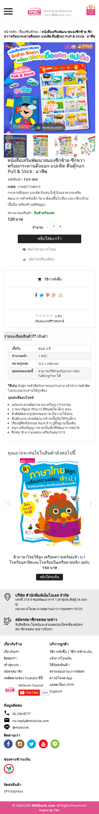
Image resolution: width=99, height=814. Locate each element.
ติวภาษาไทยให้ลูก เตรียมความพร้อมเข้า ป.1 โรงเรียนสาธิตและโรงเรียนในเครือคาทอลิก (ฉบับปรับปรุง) (49, 559)
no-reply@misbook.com (30, 720)
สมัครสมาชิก (13, 671)
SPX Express (13, 791)
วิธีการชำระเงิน (81, 651)
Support (56, 691)
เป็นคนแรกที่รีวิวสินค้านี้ (49, 321)
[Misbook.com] (49, 11)
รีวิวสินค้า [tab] (40, 336)
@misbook (20, 727)
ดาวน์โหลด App (61, 678)
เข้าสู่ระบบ (11, 664)
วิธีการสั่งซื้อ (53, 279)
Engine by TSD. (49, 810)
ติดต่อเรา (10, 658)
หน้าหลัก (10, 31)
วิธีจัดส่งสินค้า (59, 664)
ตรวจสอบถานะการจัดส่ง (67, 671)
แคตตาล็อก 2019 (62, 684)
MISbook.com (43, 805)
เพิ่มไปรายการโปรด (41, 249)
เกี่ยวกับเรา (11, 651)
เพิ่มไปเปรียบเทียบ (41, 259)
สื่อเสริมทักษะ (29, 31)
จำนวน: (38, 227)
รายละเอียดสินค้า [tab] (18, 336)
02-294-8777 (21, 713)
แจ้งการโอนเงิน (61, 658)
